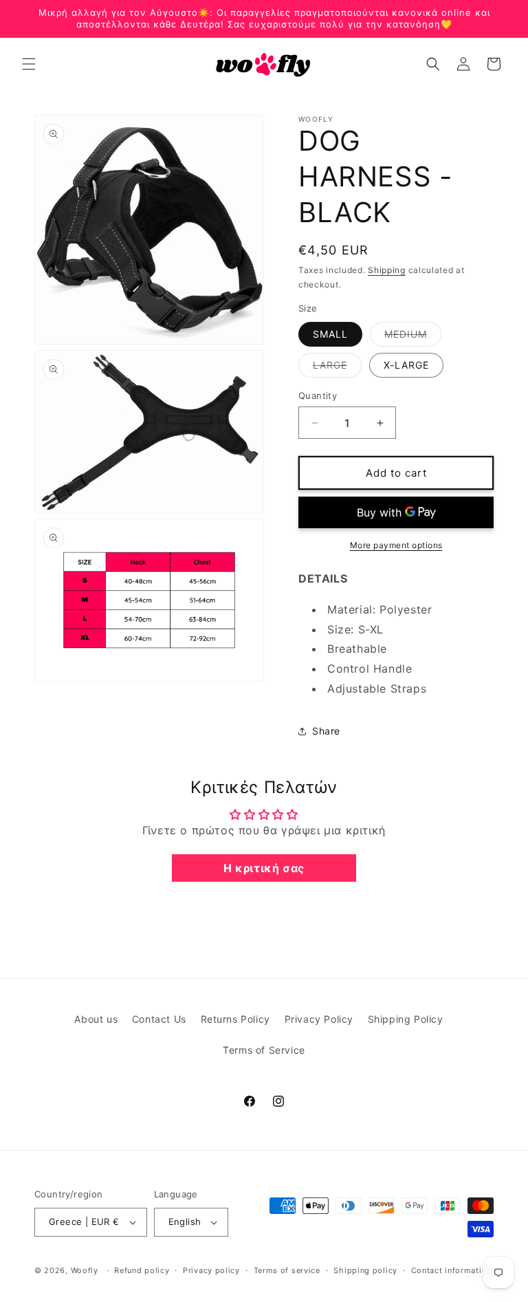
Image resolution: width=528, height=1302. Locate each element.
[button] (29, 64)
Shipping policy (365, 1270)
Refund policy (141, 1270)
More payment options (396, 545)
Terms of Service (264, 1050)
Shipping (387, 270)
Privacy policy (211, 1270)
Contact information (451, 1270)
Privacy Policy (319, 1019)
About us (96, 1019)
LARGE (337, 368)
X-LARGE (406, 365)
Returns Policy (235, 1019)
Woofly (84, 1270)
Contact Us (159, 1019)
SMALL (330, 334)
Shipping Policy (405, 1019)
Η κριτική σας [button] (264, 868)
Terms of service (287, 1270)
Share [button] (326, 731)
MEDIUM (412, 337)
